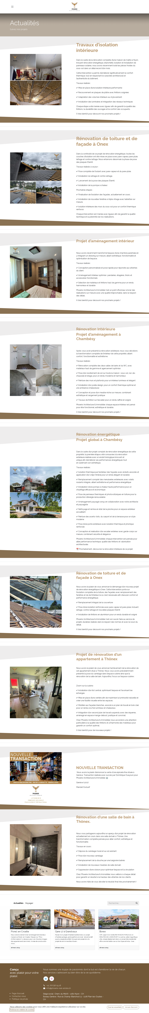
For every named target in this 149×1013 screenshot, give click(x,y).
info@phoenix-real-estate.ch (58, 988)
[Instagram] (51, 978)
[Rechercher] (136, 903)
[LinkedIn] (45, 978)
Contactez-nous (19, 996)
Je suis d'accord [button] (131, 1007)
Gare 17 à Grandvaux (66, 931)
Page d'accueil (18, 993)
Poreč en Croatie (20, 931)
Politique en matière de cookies (22, 1010)
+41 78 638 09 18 (53, 985)
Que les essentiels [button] (115, 1007)
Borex (102, 931)
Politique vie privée (20, 999)
